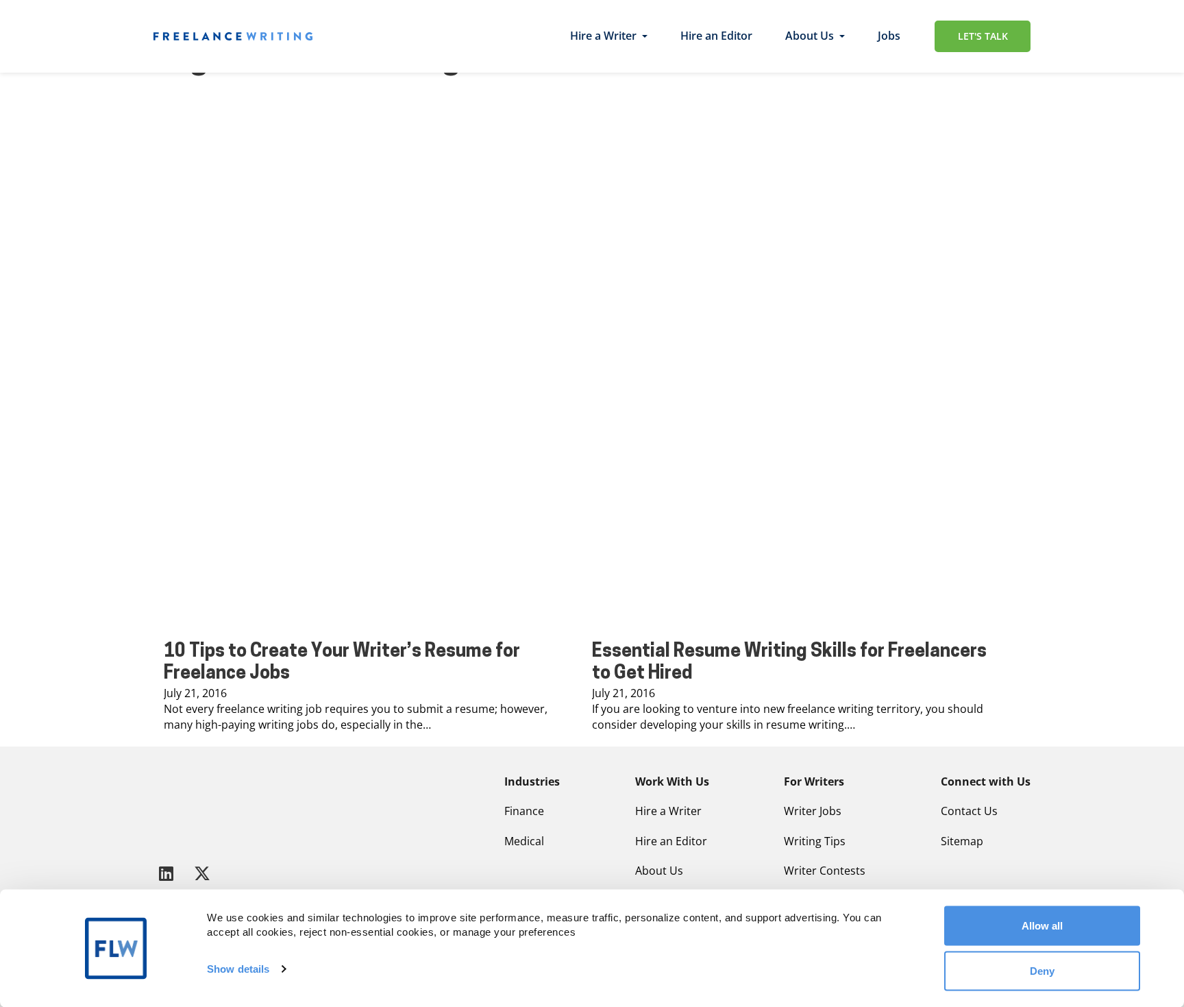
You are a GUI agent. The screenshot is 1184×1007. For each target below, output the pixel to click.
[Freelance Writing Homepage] (187, 807)
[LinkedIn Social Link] (168, 873)
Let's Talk (983, 36)
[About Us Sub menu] (842, 36)
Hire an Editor (716, 35)
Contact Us (969, 810)
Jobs (889, 35)
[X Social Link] (202, 873)
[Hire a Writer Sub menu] (645, 36)
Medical (524, 841)
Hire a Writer (603, 35)
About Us (809, 35)
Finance (524, 810)
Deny (1042, 970)
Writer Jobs (812, 810)
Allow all (1042, 926)
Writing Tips (815, 841)
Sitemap (962, 841)
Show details (238, 969)
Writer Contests (824, 870)
